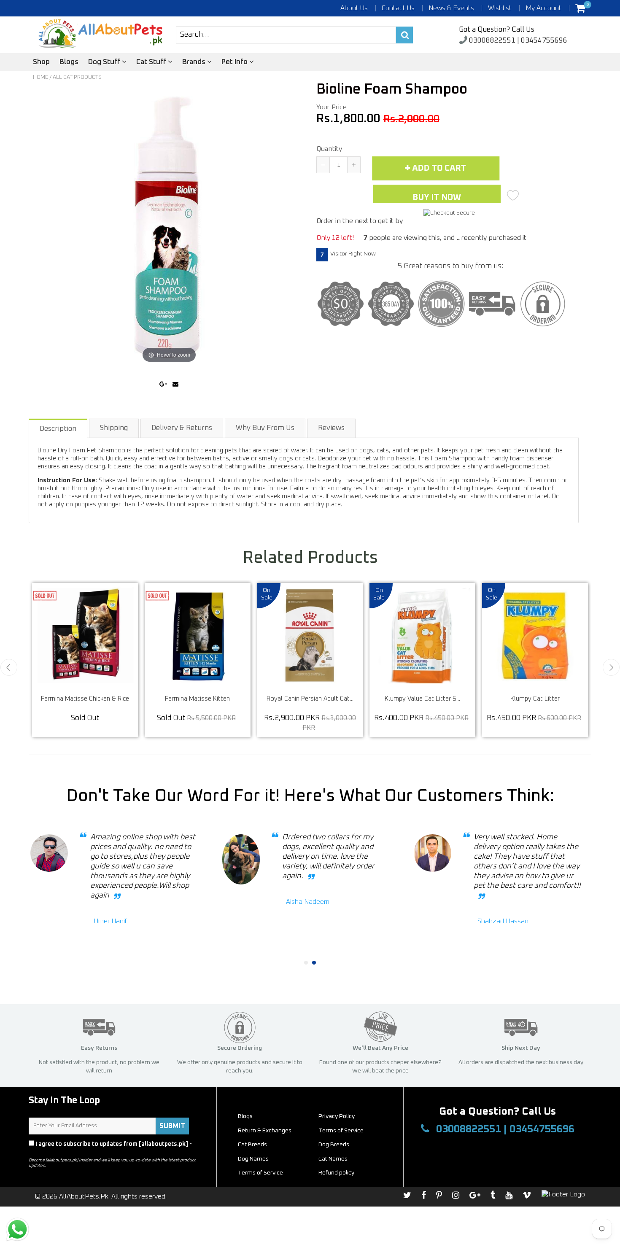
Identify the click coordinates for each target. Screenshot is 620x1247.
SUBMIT (172, 1126)
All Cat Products (77, 77)
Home (40, 77)
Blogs (68, 62)
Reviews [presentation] (331, 428)
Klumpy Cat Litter (112, 699)
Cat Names (333, 1159)
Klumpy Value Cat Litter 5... (562, 699)
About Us (354, 8)
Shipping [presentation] (114, 428)
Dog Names (253, 1159)
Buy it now (436, 197)
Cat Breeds (252, 1145)
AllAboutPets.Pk (83, 1196)
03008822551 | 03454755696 (517, 40)
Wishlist (500, 8)
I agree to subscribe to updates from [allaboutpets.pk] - (110, 1148)
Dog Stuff (105, 62)
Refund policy (336, 1173)
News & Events (451, 8)
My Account (543, 8)
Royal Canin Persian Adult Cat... (449, 699)
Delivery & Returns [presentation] (181, 428)
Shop (41, 62)
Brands (194, 62)
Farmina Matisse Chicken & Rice (225, 699)
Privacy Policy (49, 1152)
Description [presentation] (58, 429)
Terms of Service (341, 1131)
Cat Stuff (152, 62)
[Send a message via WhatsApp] (17, 1229)
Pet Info (235, 62)
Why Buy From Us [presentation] (265, 428)
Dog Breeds (333, 1145)
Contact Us (398, 8)
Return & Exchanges (264, 1131)
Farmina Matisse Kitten (337, 699)
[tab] (58, 428)
